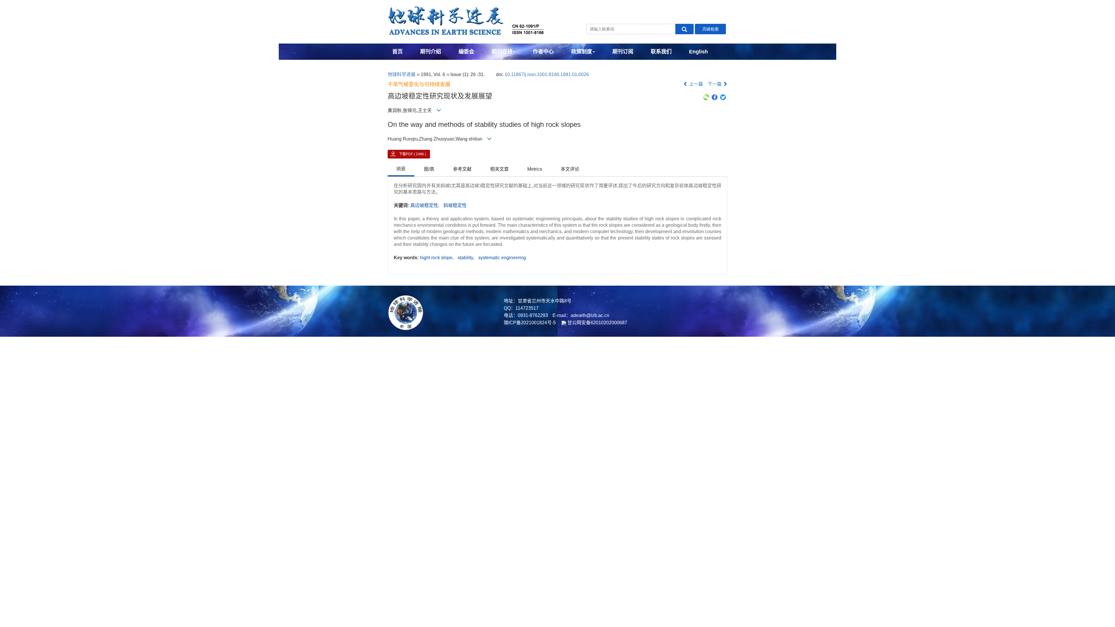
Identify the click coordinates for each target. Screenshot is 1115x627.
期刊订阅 (622, 52)
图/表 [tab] (429, 169)
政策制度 (581, 52)
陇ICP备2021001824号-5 (530, 322)
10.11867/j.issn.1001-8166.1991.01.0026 (547, 74)
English (698, 52)
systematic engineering (502, 257)
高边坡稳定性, (425, 205)
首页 (397, 52)
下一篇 (715, 84)
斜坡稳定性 (455, 205)
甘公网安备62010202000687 (596, 322)
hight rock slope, (437, 257)
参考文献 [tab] (462, 169)
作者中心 (543, 52)
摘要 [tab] (401, 168)
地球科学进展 (402, 74)
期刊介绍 (430, 52)
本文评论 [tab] (570, 169)
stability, (466, 257)
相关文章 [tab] (499, 169)
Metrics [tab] (534, 169)
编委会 (466, 52)
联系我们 (661, 52)
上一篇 (695, 84)
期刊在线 (502, 52)
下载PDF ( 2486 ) (412, 154)
